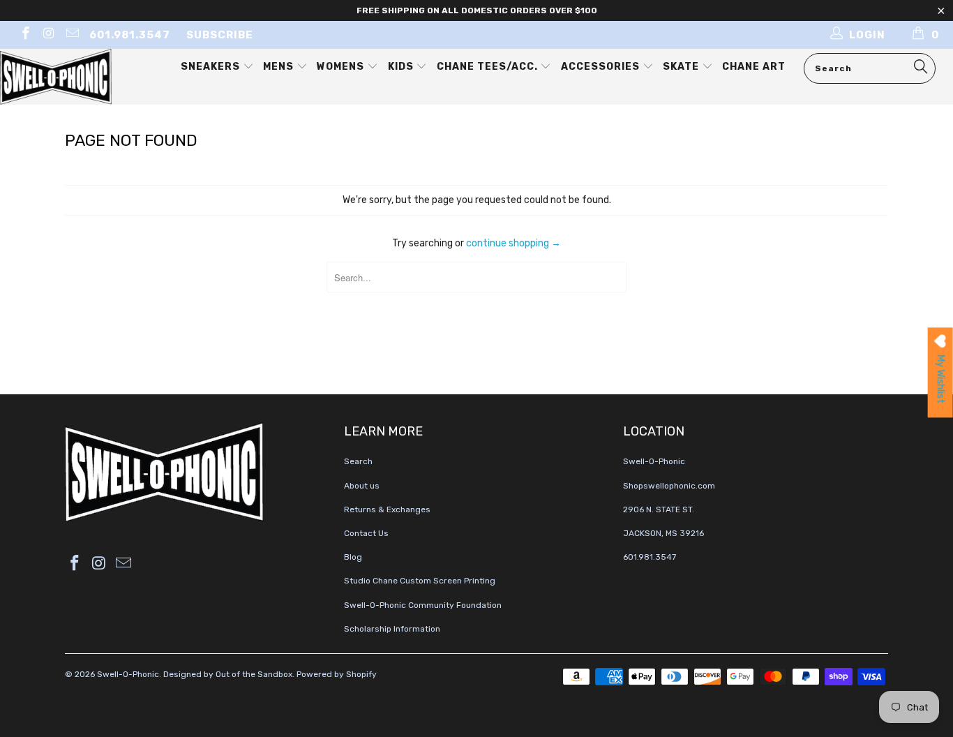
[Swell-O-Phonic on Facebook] (24, 35)
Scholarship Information (392, 629)
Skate (682, 67)
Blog (353, 557)
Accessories (602, 67)
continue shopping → (513, 243)
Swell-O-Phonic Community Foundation (423, 605)
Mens (280, 67)
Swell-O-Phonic (128, 674)
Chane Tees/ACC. (489, 67)
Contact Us (366, 533)
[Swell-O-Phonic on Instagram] (48, 35)
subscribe (219, 35)
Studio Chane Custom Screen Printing (419, 581)
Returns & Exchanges (387, 509)
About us (362, 486)
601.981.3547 (129, 35)
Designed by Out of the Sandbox (227, 674)
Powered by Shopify (337, 674)
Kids (402, 67)
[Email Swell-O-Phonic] (71, 35)
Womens (342, 67)
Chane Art (754, 67)
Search (358, 461)
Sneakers (212, 67)
